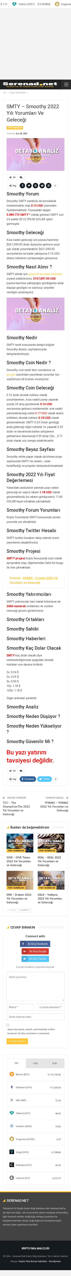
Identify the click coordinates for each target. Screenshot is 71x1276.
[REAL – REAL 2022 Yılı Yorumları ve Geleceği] (51, 843)
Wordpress (55, 1261)
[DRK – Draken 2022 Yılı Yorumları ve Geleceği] (20, 880)
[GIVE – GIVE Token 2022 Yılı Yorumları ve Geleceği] (20, 843)
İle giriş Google (37, 951)
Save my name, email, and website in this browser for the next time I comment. (31, 1031)
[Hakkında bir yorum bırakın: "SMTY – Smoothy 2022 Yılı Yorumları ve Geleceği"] (21, 177)
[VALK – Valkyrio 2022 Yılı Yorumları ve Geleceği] (51, 880)
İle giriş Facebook (38, 943)
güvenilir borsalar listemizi (45, 274)
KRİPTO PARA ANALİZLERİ (35, 1248)
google (11, 374)
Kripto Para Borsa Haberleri (33, 1261)
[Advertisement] (35, 44)
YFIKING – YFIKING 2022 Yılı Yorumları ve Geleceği (54, 806)
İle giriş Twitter (37, 958)
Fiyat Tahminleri (15, 128)
